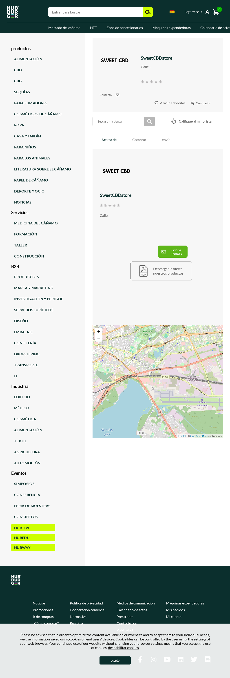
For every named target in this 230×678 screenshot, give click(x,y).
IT (16, 376)
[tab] (109, 139)
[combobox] (172, 12)
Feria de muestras (32, 505)
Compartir (203, 103)
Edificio (22, 397)
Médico (21, 408)
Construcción (29, 256)
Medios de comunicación (136, 603)
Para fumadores (30, 103)
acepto (115, 660)
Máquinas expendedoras (172, 27)
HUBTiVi (21, 528)
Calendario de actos (132, 610)
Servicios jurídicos (33, 310)
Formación (25, 234)
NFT (93, 27)
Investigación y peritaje (38, 299)
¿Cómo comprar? (46, 623)
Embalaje (23, 332)
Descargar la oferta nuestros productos (168, 270)
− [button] (98, 338)
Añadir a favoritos (172, 103)
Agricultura (27, 452)
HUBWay (22, 547)
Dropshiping (27, 354)
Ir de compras (43, 616)
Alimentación (28, 59)
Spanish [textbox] (172, 11)
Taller (20, 245)
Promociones (43, 610)
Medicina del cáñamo (36, 223)
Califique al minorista (195, 121)
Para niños (25, 147)
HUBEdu (22, 537)
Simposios (24, 483)
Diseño (21, 321)
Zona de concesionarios (124, 27)
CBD (18, 70)
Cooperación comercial (87, 610)
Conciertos (26, 517)
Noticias (23, 202)
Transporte (26, 365)
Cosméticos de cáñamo (38, 114)
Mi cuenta (173, 616)
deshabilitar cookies (123, 647)
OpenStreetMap (199, 435)
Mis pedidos (175, 610)
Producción (26, 277)
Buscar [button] (148, 12)
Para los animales (32, 158)
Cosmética (25, 419)
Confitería (25, 343)
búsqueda (149, 121)
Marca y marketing (33, 288)
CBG (18, 81)
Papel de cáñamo (31, 180)
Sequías (22, 92)
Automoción (27, 463)
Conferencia (27, 494)
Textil (20, 441)
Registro (76, 623)
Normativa (78, 616)
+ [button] (98, 331)
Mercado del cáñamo (64, 27)
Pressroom (125, 616)
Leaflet (182, 435)
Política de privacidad (86, 603)
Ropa (19, 125)
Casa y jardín (27, 136)
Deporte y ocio (29, 191)
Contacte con (127, 623)
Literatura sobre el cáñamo (42, 169)
